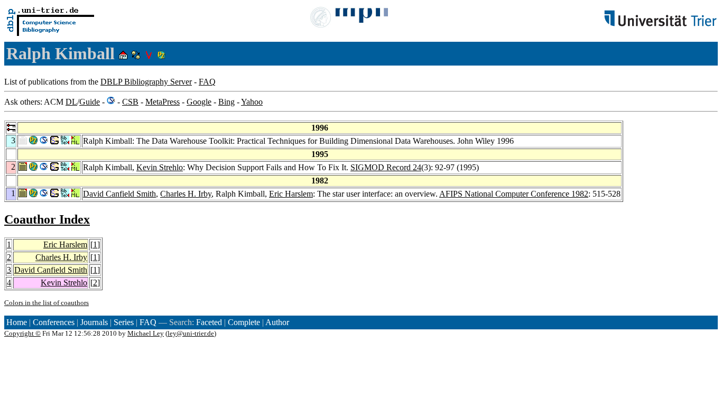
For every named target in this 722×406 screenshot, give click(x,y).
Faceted (209, 322)
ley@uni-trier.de (191, 333)
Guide (89, 101)
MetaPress (162, 101)
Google (199, 101)
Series (124, 322)
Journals (94, 322)
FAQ (207, 81)
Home (16, 322)
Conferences (54, 322)
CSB (130, 101)
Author (277, 322)
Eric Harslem (291, 193)
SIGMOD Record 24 (385, 167)
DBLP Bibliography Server (146, 81)
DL (71, 101)
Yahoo (252, 101)
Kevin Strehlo (159, 167)
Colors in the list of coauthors (46, 303)
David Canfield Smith (119, 193)
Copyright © (22, 333)
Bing (226, 101)
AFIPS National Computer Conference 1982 (513, 193)
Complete (244, 322)
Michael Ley (145, 333)
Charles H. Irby (185, 193)
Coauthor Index (47, 219)
